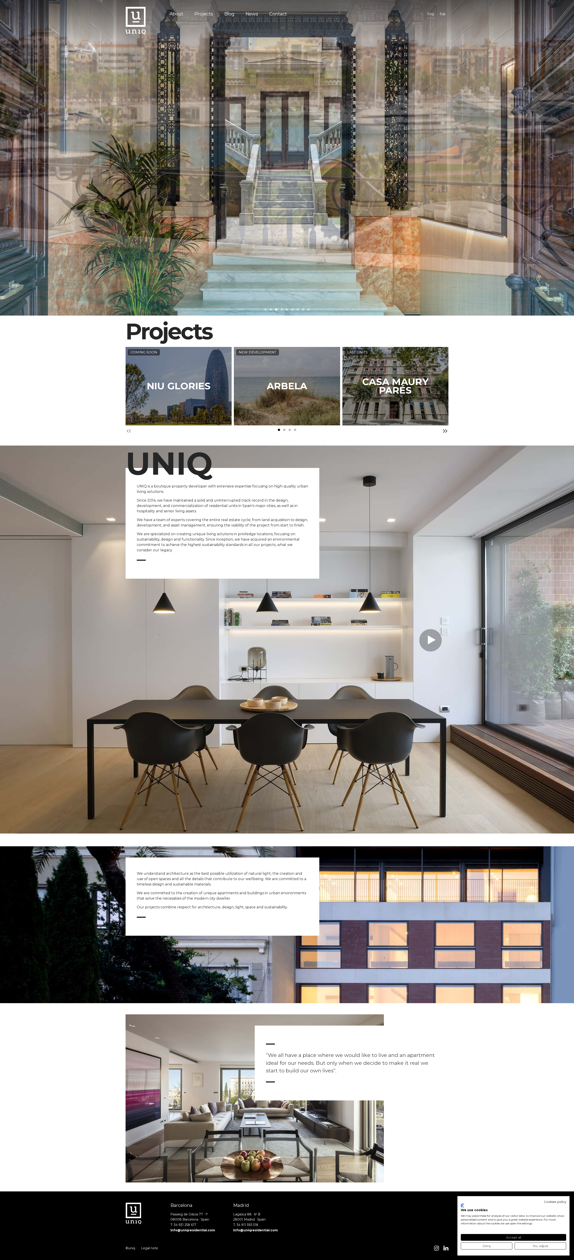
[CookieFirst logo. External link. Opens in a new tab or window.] (462, 1206)
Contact (278, 14)
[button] (265, 309)
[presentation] (129, 431)
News (252, 14)
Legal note (149, 1248)
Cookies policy (555, 1202)
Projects (203, 14)
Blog (229, 14)
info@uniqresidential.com (192, 1230)
